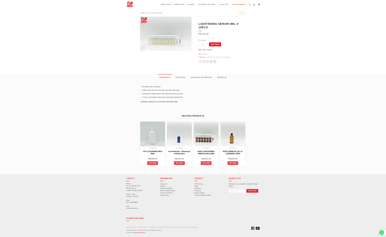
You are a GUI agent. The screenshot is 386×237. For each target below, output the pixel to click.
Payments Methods (166, 188)
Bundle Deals (179, 4)
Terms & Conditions (166, 193)
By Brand (190, 4)
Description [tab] (164, 77)
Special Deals (166, 4)
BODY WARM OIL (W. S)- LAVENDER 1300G (233, 152)
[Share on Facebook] (200, 61)
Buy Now (215, 44)
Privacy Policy (164, 195)
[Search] (249, 4)
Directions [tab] (180, 77)
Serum (218, 57)
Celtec (197, 186)
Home (142, 13)
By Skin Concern (238, 4)
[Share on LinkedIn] (215, 61)
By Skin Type (223, 4)
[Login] (254, 4)
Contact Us (163, 184)
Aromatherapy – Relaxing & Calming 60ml (179, 152)
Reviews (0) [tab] (222, 77)
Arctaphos (198, 190)
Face (214, 57)
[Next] (245, 145)
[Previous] (140, 145)
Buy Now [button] (152, 163)
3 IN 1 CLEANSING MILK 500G (152, 152)
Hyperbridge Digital (139, 232)
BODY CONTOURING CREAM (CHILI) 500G (206, 152)
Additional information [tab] (201, 77)
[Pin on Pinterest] (211, 61)
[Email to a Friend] (207, 61)
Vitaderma (198, 188)
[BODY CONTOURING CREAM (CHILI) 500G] (206, 134)
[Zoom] (143, 48)
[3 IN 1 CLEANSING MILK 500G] (152, 134)
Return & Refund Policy (167, 190)
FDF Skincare (199, 184)
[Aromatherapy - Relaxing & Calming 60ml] (179, 134)
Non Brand (209, 57)
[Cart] (259, 4)
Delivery (162, 186)
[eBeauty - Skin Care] (130, 4)
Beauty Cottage (199, 193)
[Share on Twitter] (204, 61)
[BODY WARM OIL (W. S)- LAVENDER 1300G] (233, 134)
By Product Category (206, 4)
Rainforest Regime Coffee (203, 195)
